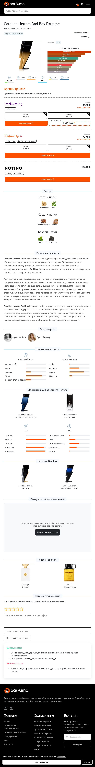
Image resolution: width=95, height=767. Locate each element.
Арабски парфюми (43, 729)
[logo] (38, 4)
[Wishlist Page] (76, 4)
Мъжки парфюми (42, 721)
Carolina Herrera (17, 23)
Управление (61, 757)
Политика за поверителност (11, 727)
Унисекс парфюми (43, 733)
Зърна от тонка (51, 242)
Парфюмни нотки (42, 745)
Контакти (8, 744)
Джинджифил (44, 207)
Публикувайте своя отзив (17, 638)
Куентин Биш (19, 337)
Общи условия (11, 736)
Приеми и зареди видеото (47, 532)
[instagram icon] (11, 708)
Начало (6, 28)
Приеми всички (41, 762)
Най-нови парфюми (43, 737)
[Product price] (13, 103)
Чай (53, 207)
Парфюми (14, 28)
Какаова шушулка (43, 225)
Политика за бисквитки (15, 732)
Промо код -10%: (56, 121)
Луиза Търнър (43, 337)
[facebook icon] (6, 708)
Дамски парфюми (42, 725)
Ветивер (55, 225)
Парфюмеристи (41, 741)
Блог (6, 740)
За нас (7, 721)
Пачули (40, 242)
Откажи (87, 762)
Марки (37, 749)
